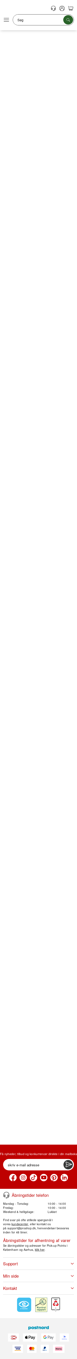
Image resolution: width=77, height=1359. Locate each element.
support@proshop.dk (21, 1228)
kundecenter (19, 1224)
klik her (40, 1250)
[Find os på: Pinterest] (54, 1177)
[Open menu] (6, 20)
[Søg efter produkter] (68, 20)
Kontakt (10, 1288)
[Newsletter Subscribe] (68, 1164)
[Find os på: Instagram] (23, 1177)
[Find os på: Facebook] (13, 1177)
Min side (11, 1276)
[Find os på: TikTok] (33, 1177)
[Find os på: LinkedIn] (64, 1177)
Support (10, 1264)
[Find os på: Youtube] (44, 1177)
